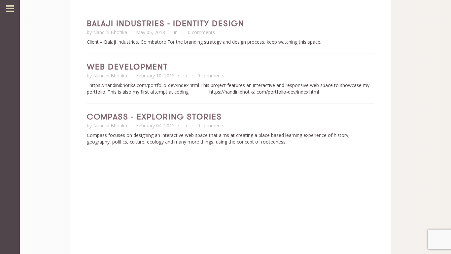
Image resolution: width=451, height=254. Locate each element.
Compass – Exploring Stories (154, 116)
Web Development (127, 66)
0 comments (201, 32)
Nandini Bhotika (110, 32)
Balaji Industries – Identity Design (165, 23)
